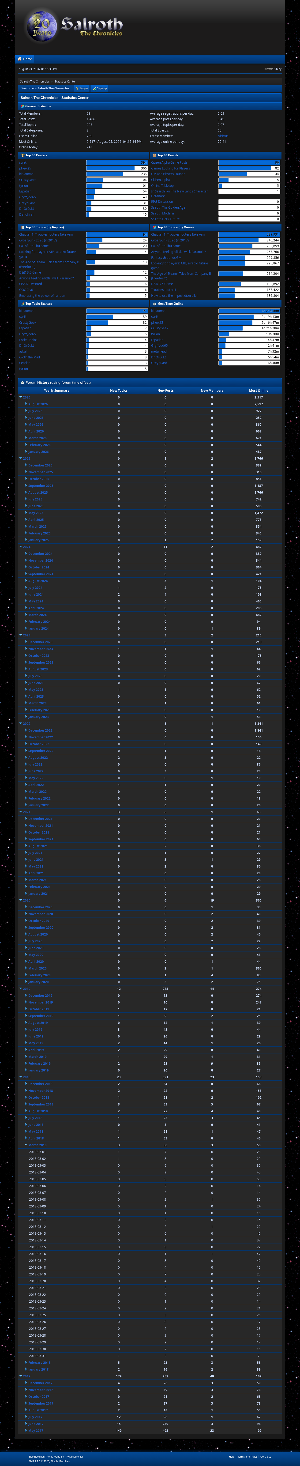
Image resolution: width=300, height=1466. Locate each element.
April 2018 (36, 1138)
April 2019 (36, 1050)
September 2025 (40, 486)
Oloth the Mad (29, 357)
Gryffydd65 (27, 197)
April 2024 (36, 608)
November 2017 (40, 1390)
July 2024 (35, 588)
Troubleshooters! (163, 290)
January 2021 (38, 893)
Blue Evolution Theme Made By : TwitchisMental (56, 1456)
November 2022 (40, 737)
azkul (22, 351)
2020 (26, 900)
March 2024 (37, 615)
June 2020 (36, 948)
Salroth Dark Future (165, 219)
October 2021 (38, 832)
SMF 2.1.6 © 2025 (39, 1461)
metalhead (159, 351)
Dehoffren (26, 214)
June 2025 (36, 506)
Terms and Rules (247, 1456)
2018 (26, 1077)
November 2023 (40, 649)
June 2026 (36, 418)
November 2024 (40, 560)
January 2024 (38, 628)
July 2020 (35, 941)
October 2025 (38, 479)
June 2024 (36, 594)
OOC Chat (26, 290)
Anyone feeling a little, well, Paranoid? (46, 278)
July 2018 (35, 1118)
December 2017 (40, 1383)
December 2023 (40, 642)
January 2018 (38, 1369)
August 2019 (38, 1023)
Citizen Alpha (160, 180)
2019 (26, 989)
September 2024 (40, 574)
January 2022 (38, 805)
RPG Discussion (162, 201)
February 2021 (39, 887)
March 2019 (37, 1057)
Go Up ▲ (265, 1456)
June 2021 (36, 859)
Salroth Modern (162, 213)
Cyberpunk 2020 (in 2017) (38, 240)
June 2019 (36, 1036)
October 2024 (38, 567)
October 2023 (38, 656)
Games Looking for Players (170, 168)
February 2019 (39, 1063)
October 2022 (38, 744)
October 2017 (38, 1397)
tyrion (23, 186)
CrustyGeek (27, 180)
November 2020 (40, 914)
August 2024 (38, 581)
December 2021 (40, 819)
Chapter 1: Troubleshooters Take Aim (46, 234)
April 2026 (36, 431)
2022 (26, 724)
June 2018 (36, 1125)
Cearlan (24, 363)
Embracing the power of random (42, 295)
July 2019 (35, 1029)
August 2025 (38, 492)
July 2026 (35, 411)
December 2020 (40, 907)
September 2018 (40, 1104)
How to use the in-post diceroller (174, 295)
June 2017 (36, 1424)
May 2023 (35, 690)
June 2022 (36, 771)
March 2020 (37, 968)
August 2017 (38, 1410)
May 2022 (35, 778)
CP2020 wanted (30, 284)
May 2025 (35, 513)
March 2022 (37, 791)
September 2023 (40, 662)
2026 (26, 397)
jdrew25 (25, 168)
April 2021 (36, 873)
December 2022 (40, 730)
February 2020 (39, 975)
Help (232, 1456)
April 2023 (36, 696)
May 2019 (35, 1043)
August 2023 (38, 669)
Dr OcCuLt (26, 209)
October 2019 (38, 1009)
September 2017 (40, 1403)
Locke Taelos (28, 340)
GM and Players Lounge (168, 174)
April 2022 (36, 785)
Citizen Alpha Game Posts (169, 162)
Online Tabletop (162, 186)
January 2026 (38, 452)
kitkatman (26, 174)
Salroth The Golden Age (168, 207)
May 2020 (35, 955)
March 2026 (37, 438)
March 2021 (37, 880)
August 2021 (38, 846)
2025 (26, 458)
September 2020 (40, 927)
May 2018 (35, 1131)
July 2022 (35, 764)
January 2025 (38, 540)
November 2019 (40, 1002)
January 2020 (38, 982)
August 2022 (38, 758)
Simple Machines (60, 1461)
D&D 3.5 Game (30, 272)
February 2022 (39, 798)
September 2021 (40, 839)
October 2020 (38, 921)
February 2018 (39, 1363)
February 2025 (39, 533)
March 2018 (37, 1145)
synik (22, 162)
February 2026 (39, 445)
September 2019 (40, 1016)
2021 (26, 812)
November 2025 (40, 472)
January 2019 (38, 1070)
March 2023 (37, 703)
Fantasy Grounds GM (166, 258)
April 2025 (36, 520)
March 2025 (37, 526)
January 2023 (38, 717)
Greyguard (27, 203)
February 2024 (39, 622)
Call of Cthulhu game (34, 246)
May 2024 (35, 601)
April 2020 (36, 961)
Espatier (25, 191)
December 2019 (40, 995)
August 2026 (38, 404)
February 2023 (39, 710)
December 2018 (40, 1084)
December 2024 (40, 554)
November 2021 (40, 825)
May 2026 (35, 424)
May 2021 (35, 866)
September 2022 (40, 751)
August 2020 (38, 934)
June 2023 (36, 683)
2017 (26, 1376)
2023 (26, 635)
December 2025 (40, 465)
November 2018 (40, 1091)
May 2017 (35, 1430)
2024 (26, 547)
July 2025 (35, 499)
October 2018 (38, 1097)
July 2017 (35, 1417)
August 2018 (38, 1111)
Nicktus (223, 136)
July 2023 (35, 676)
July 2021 (35, 853)
